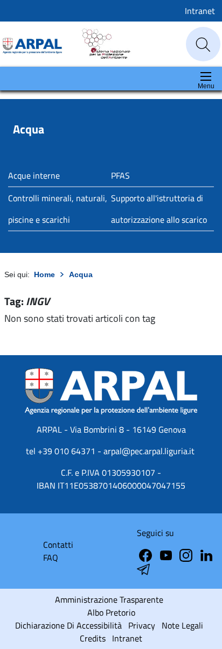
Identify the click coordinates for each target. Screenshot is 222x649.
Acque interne (34, 175)
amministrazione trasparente (109, 599)
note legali (182, 625)
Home (44, 274)
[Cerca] (203, 44)
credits (93, 638)
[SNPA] (101, 43)
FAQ (50, 557)
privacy (141, 625)
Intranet (200, 10)
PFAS (120, 175)
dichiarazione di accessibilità (68, 625)
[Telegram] (206, 554)
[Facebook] (146, 554)
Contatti (58, 544)
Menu (206, 86)
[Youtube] (167, 554)
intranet (127, 638)
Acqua (81, 274)
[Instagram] (187, 554)
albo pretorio (111, 612)
